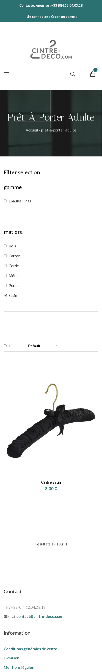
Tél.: (7, 607)
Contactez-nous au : (35, 5)
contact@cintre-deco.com (39, 616)
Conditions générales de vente (30, 649)
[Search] (72, 74)
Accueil (32, 130)
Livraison (11, 658)
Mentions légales (19, 667)
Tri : (7, 345)
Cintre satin (51, 482)
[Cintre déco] (51, 48)
